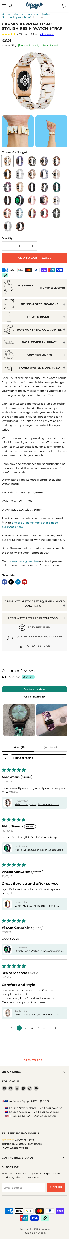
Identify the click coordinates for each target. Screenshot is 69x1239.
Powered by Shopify (34, 1232)
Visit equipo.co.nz (51, 1108)
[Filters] (5, 757)
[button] (7, 803)
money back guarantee (23, 561)
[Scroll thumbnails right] (63, 720)
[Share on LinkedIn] (18, 582)
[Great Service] (34, 646)
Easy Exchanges (39, 355)
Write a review (34, 689)
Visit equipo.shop (45, 1116)
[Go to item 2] (52, 720)
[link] (34, 34)
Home (6, 14)
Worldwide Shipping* (39, 342)
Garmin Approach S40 (17, 17)
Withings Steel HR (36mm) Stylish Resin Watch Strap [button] (36, 906)
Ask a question (34, 696)
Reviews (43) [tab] (18, 747)
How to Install (39, 317)
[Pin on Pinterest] (24, 582)
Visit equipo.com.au (46, 1111)
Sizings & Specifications (39, 304)
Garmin (19, 14)
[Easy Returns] (34, 628)
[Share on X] (11, 582)
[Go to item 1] (19, 720)
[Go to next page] (56, 1028)
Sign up (56, 1187)
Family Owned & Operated (39, 367)
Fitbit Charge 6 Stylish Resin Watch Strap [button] (37, 804)
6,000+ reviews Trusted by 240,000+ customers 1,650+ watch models (22, 1143)
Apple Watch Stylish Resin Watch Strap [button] (39, 849)
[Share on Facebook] (4, 582)
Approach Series (39, 14)
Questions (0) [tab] (51, 747)
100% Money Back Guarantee (39, 329)
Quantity (7, 238)
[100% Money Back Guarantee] (34, 637)
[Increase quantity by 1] (32, 246)
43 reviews (47, 34)
